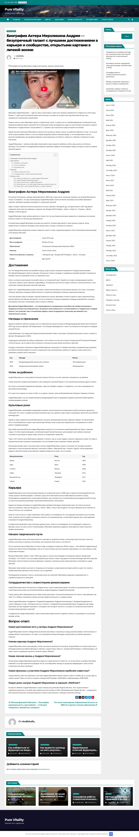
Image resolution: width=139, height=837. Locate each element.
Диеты (48, 19)
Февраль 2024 (111, 205)
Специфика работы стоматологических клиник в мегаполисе (116, 75)
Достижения (15, 160)
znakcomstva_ (25, 753)
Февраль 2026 (111, 135)
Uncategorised (11, 31)
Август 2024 (110, 175)
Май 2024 (109, 190)
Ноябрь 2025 (110, 145)
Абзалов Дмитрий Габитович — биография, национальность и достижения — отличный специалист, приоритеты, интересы (29, 704)
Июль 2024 (110, 180)
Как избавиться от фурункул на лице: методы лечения (19, 750)
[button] (129, 19)
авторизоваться (43, 769)
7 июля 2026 (111, 802)
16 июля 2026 (79, 802)
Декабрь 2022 (111, 235)
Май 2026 (109, 120)
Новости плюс (111, 295)
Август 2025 (110, 155)
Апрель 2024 (110, 195)
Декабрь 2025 (111, 140)
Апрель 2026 (110, 125)
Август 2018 (110, 260)
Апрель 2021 (110, 240)
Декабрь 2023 (111, 215)
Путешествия (92, 19)
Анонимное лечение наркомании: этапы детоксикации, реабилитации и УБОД (118, 65)
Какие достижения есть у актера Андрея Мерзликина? (32, 178)
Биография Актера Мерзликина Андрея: (24, 158)
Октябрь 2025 (111, 150)
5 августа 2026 (15, 799)
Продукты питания (32, 19)
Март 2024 (110, 200)
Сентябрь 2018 (111, 255)
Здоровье (59, 19)
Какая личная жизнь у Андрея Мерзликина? (29, 182)
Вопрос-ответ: (15, 176)
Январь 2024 (110, 210)
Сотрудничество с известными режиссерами (28, 174)
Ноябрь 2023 (110, 220)
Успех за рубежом (19, 165)
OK (111, 834)
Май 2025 (109, 160)
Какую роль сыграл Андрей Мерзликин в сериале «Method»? (34, 186)
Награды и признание (21, 163)
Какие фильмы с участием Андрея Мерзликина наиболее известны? (36, 184)
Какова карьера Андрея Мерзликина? (28, 180)
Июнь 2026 (110, 115)
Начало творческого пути (22, 172)
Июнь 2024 (110, 185)
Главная (16, 19)
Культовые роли (19, 167)
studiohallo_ (20, 56)
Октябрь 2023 (111, 225)
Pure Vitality (14, 9)
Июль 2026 (110, 110)
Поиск (108, 30)
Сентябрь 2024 (111, 170)
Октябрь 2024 (111, 165)
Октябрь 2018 (111, 250)
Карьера (13, 169)
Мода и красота (75, 19)
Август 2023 (110, 230)
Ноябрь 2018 (110, 245)
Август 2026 (110, 105)
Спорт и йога (107, 19)
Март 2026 (110, 130)
